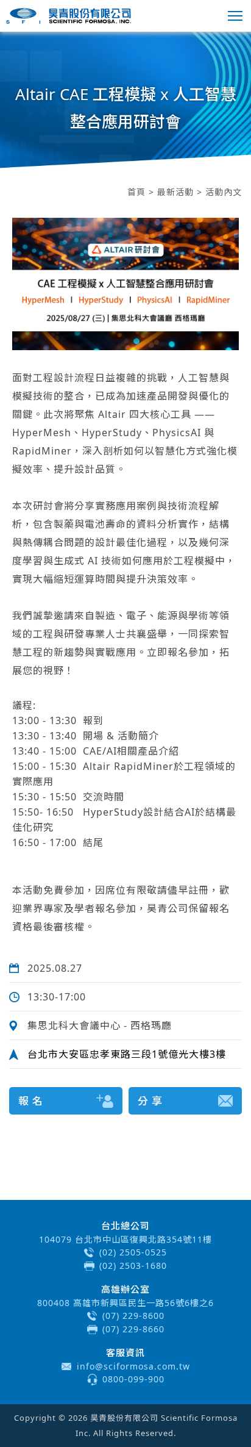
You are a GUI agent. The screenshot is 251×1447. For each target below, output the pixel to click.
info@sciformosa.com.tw (133, 1366)
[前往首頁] (68, 15)
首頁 (136, 192)
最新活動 (175, 192)
